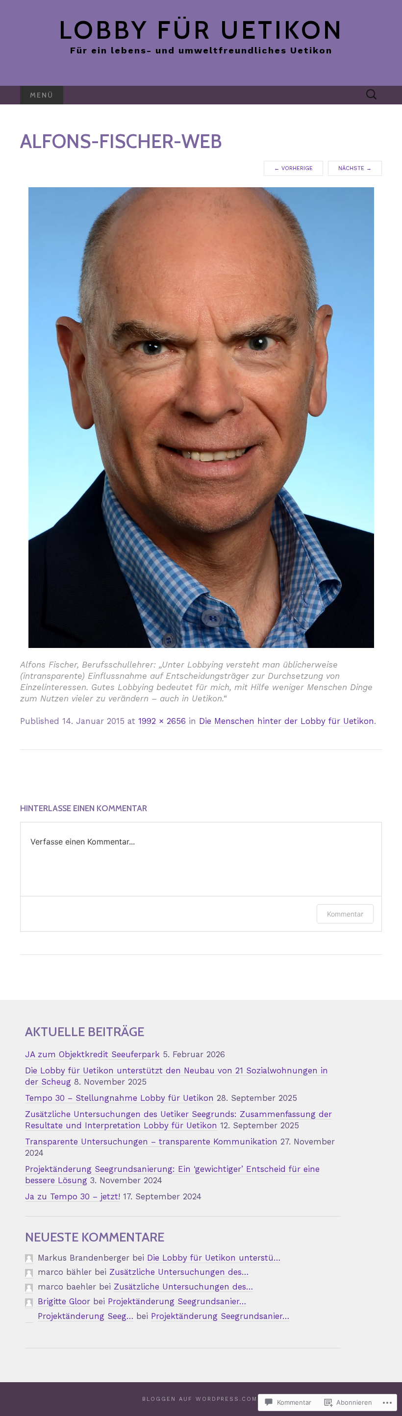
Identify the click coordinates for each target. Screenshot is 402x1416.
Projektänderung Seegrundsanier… (177, 1301)
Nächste (355, 168)
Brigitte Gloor (64, 1301)
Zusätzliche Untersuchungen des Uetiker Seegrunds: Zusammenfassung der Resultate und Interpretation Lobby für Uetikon (178, 1119)
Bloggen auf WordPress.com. (201, 1399)
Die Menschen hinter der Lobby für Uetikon (286, 721)
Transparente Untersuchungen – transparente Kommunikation (151, 1141)
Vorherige (293, 168)
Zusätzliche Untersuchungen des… (179, 1272)
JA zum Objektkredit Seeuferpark (92, 1054)
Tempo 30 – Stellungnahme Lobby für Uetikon (119, 1098)
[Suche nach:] (371, 94)
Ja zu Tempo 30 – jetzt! (72, 1196)
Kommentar (345, 914)
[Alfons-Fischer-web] (201, 417)
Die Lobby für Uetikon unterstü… (213, 1258)
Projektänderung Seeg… (85, 1316)
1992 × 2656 (162, 721)
